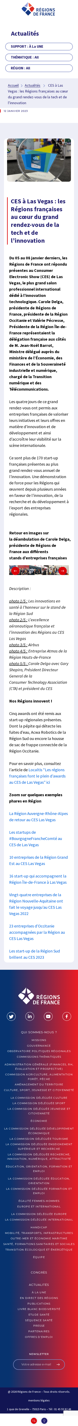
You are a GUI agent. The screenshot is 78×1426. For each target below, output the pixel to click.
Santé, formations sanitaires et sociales (39, 1244)
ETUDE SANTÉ (39, 1314)
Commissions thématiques (39, 1056)
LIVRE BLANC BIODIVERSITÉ (39, 1309)
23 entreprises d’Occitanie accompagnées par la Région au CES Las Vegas (37, 932)
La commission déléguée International (39, 1219)
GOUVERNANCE (39, 1045)
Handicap (39, 1227)
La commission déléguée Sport (38, 1103)
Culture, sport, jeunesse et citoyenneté (39, 1090)
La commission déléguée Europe (39, 1214)
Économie (39, 1120)
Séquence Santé (39, 1320)
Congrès (39, 1272)
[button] (9, 10)
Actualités (32, 85)
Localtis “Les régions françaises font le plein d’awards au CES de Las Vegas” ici (37, 776)
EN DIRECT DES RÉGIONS (39, 1298)
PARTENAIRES (39, 1331)
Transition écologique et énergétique (39, 1249)
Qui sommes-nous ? (39, 1032)
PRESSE (39, 1325)
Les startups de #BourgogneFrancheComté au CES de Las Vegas (35, 838)
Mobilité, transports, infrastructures (39, 1233)
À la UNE (39, 1292)
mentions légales (39, 1400)
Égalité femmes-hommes (39, 1200)
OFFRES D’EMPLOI (39, 1337)
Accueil (13, 85)
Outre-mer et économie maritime (39, 1238)
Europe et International (39, 1206)
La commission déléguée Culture (39, 1097)
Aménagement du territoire (39, 1084)
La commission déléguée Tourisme (39, 1138)
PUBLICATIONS (39, 1303)
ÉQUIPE (39, 1257)
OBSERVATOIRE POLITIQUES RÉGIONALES (39, 1051)
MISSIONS (39, 1040)
